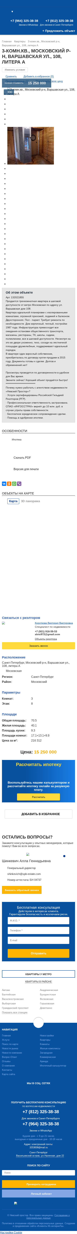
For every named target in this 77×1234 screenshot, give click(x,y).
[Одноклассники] (9, 484)
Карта (13, 501)
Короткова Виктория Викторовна (54, 623)
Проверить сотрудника (41, 1184)
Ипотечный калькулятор (53, 1065)
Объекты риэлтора (46, 638)
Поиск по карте (10, 1044)
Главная (6, 1035)
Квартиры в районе (38, 981)
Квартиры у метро (38, 974)
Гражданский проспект (15, 1007)
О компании (8, 1065)
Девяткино (46, 1007)
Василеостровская (13, 999)
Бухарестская (48, 994)
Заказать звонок (38, 645)
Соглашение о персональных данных (48, 1216)
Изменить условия (15, 69)
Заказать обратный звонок (22, 890)
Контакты (7, 1070)
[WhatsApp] (14, 484)
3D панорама (30, 501)
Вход (72, 12)
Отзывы (6, 1061)
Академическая (49, 990)
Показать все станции (14, 1012)
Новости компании (12, 1052)
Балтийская (9, 994)
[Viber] (19, 484)
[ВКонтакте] (4, 484)
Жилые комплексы (50, 1048)
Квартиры (45, 1040)
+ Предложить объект (58, 31)
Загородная (46, 1052)
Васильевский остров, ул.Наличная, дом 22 (40, 1155)
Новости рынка (10, 1048)
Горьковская (47, 1003)
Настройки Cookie (11, 1232)
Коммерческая (48, 1057)
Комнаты (44, 1044)
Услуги (5, 1040)
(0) (66, 12)
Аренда (44, 1061)
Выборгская (9, 1003)
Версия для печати (26, 469)
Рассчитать (38, 797)
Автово (6, 990)
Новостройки (47, 1035)
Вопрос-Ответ (9, 1057)
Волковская (46, 999)
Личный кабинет (41, 1193)
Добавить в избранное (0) (39, 76)
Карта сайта (8, 1074)
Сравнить (11, 76)
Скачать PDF (22, 457)
